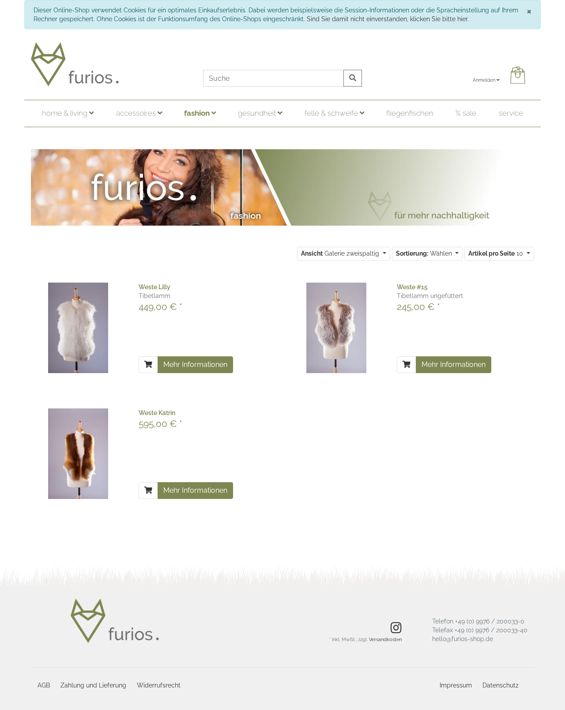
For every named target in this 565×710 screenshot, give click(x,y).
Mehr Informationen (195, 364)
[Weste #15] (336, 327)
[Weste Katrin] (78, 453)
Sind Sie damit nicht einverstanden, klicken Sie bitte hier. (388, 19)
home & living (65, 113)
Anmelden (485, 80)
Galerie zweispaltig (341, 253)
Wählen (425, 253)
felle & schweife (332, 113)
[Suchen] (352, 78)
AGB (44, 685)
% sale (466, 113)
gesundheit (258, 113)
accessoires (137, 113)
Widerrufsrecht (159, 685)
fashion (197, 113)
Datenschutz (500, 685)
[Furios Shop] (110, 64)
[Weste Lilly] (78, 327)
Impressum (456, 685)
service (511, 113)
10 (496, 253)
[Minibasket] (519, 75)
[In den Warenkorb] (148, 364)
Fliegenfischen (409, 113)
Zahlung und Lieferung (93, 685)
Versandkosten (385, 639)
